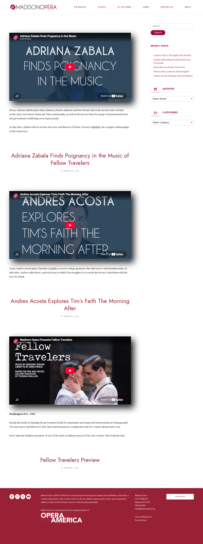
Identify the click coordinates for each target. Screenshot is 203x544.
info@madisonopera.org (145, 509)
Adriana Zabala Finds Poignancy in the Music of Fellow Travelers (70, 159)
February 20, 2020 (71, 171)
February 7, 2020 (71, 468)
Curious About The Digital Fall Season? (172, 55)
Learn (146, 7)
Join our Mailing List (143, 517)
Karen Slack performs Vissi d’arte (169, 67)
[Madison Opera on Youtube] (28, 496)
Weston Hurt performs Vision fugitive (171, 71)
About (188, 7)
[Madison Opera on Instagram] (17, 496)
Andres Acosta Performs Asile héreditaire (173, 75)
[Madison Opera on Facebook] (12, 496)
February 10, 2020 (71, 316)
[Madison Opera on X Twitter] (23, 496)
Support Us (167, 7)
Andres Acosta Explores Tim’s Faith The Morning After (70, 304)
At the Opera (124, 7)
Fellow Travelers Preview (70, 460)
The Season (80, 7)
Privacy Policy (140, 520)
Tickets (102, 7)
